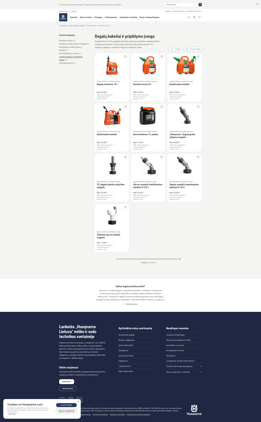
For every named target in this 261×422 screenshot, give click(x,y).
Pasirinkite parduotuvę (193, 11)
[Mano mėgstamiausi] (199, 17)
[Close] (78, 401)
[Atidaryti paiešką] (188, 17)
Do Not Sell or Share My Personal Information (66, 411)
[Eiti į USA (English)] (200, 4)
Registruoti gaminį (178, 11)
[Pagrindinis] (63, 17)
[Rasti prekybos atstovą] (194, 17)
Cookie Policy (12, 414)
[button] (74, 17)
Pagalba (168, 11)
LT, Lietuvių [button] (73, 11)
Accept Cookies (66, 405)
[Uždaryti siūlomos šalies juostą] (257, 4)
